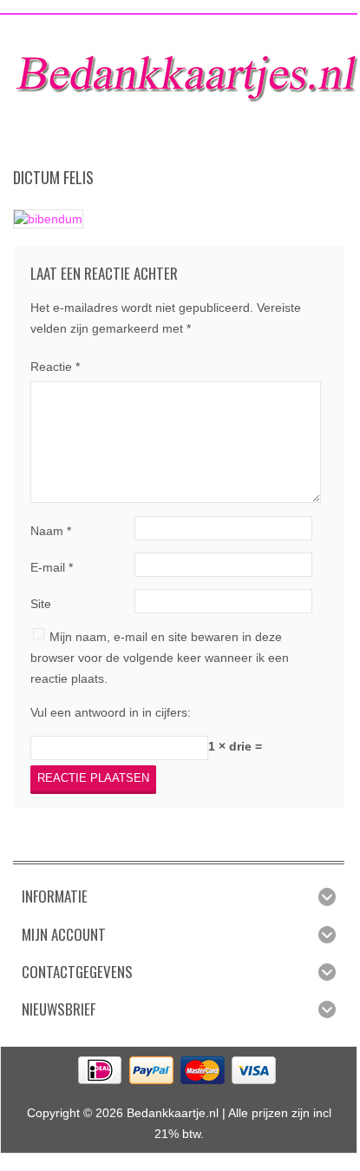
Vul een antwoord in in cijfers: (110, 712)
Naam (50, 531)
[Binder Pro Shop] (186, 72)
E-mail (51, 567)
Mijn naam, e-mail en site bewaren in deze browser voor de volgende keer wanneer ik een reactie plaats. (159, 657)
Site (40, 604)
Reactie (55, 367)
